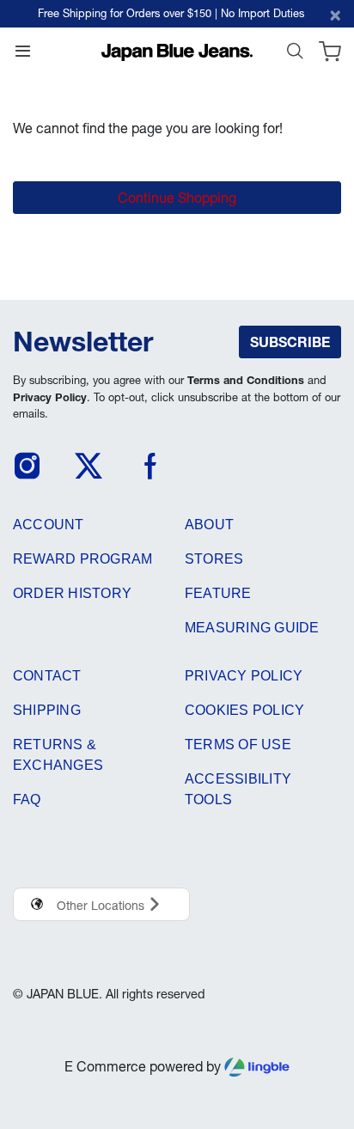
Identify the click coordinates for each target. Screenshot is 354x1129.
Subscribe (290, 342)
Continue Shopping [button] (177, 197)
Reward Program (82, 559)
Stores (214, 559)
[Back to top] (318, 1037)
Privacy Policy (50, 397)
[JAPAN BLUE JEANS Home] (177, 50)
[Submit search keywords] (294, 55)
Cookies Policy (244, 710)
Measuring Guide (252, 627)
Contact (47, 675)
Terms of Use (238, 744)
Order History (72, 593)
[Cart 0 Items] (330, 55)
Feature (218, 593)
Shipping (47, 710)
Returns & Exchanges (58, 754)
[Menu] (23, 55)
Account (48, 524)
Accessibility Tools (238, 789)
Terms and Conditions (245, 380)
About (209, 524)
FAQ (27, 799)
